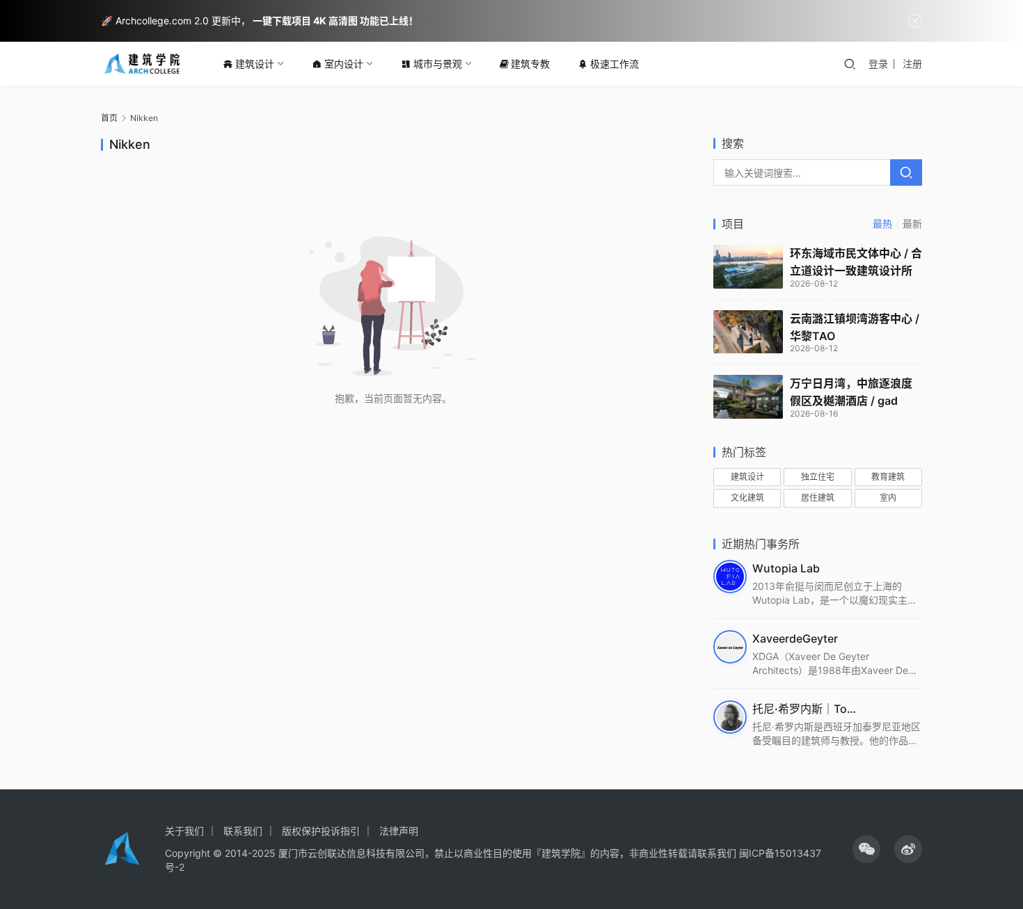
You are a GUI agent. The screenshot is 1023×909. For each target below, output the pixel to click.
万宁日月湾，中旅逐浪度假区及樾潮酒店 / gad (851, 392)
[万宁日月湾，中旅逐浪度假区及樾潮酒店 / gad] (748, 397)
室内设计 (343, 64)
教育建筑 (888, 477)
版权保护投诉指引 (321, 831)
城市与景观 (437, 64)
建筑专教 (530, 64)
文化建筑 (747, 497)
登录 (878, 64)
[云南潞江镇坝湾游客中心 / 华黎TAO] (748, 332)
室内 (888, 497)
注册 (912, 64)
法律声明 (398, 831)
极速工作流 (614, 64)
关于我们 (184, 831)
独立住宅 (817, 477)
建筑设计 (254, 64)
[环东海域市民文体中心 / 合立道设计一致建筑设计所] (748, 267)
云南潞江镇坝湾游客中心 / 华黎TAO (854, 327)
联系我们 (242, 831)
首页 (109, 118)
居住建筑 (817, 497)
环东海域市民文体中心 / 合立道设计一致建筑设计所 (856, 261)
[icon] (866, 849)
